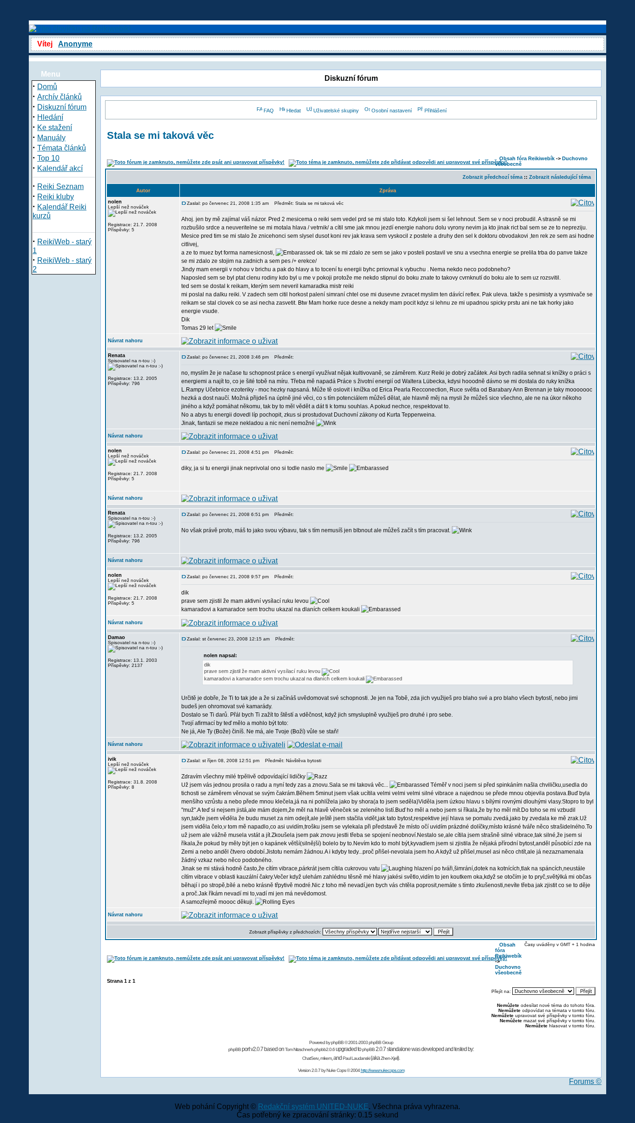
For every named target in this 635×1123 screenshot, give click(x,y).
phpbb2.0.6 (324, 1049)
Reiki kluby (55, 197)
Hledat (293, 110)
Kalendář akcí (60, 168)
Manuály (51, 138)
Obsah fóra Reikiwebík (527, 158)
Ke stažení (54, 127)
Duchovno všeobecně (508, 969)
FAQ (269, 110)
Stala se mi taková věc (160, 135)
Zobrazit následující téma (560, 177)
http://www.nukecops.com (382, 1070)
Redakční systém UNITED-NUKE (313, 1106)
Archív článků (59, 97)
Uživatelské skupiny (336, 110)
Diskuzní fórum (61, 107)
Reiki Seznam (60, 186)
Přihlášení (435, 110)
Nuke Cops (336, 1070)
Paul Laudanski (356, 1058)
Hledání (50, 117)
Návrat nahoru (125, 340)
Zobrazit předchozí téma (493, 177)
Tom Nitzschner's (299, 1049)
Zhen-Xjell (389, 1058)
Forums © (585, 1081)
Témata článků (61, 148)
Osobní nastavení (391, 110)
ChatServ (310, 1058)
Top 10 (48, 158)
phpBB (337, 1042)
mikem (325, 1058)
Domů (47, 87)
